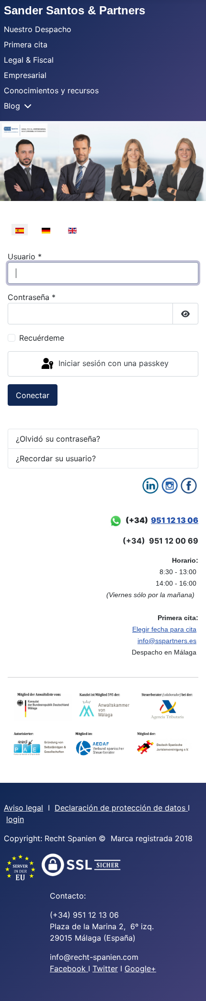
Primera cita (25, 44)
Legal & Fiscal (29, 60)
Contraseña (32, 297)
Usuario (25, 256)
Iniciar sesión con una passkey (112, 363)
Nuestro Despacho (37, 29)
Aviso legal (23, 807)
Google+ (140, 968)
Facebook (69, 968)
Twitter (105, 968)
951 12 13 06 (174, 520)
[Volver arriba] (189, 983)
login (15, 819)
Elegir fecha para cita (164, 629)
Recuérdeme (41, 338)
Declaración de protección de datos (121, 807)
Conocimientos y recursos (51, 90)
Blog (12, 106)
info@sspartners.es (166, 641)
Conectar (32, 395)
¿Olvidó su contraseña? (58, 439)
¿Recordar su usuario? (56, 458)
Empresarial (25, 75)
